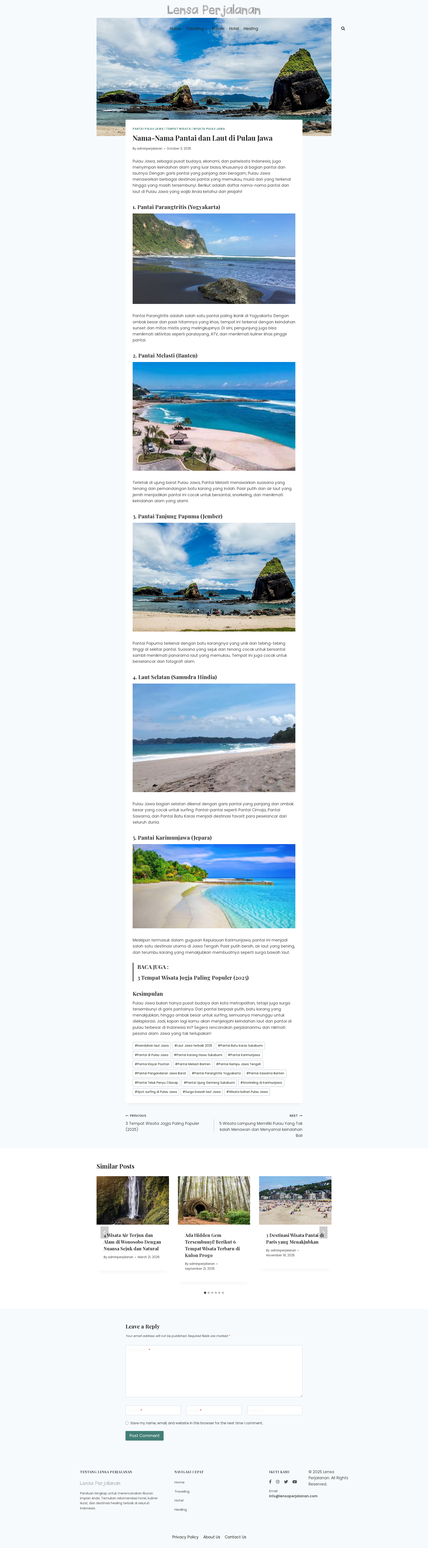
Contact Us (235, 1537)
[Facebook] (270, 1482)
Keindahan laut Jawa (152, 1046)
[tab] (205, 1293)
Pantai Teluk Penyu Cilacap (156, 1083)
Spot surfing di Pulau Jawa (156, 1092)
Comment (139, 1350)
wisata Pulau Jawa (209, 129)
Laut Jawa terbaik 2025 (193, 1046)
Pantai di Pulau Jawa (151, 1055)
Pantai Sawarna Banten (265, 1073)
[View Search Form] (343, 29)
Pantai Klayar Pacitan (152, 1064)
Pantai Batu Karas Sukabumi (240, 1046)
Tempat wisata (178, 129)
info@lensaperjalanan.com (293, 1496)
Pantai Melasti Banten (192, 1064)
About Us (211, 1537)
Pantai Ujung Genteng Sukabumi (209, 1083)
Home (175, 28)
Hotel (234, 28)
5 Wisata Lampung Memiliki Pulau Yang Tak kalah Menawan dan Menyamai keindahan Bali (260, 1126)
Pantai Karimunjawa (244, 1055)
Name (135, 1410)
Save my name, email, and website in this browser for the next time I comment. (196, 1423)
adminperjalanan (149, 148)
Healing (251, 28)
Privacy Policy (185, 1537)
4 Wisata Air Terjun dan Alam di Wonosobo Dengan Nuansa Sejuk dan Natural (132, 1241)
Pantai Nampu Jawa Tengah (238, 1064)
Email (195, 1410)
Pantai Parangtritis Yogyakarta (216, 1073)
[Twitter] (286, 1482)
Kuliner (218, 28)
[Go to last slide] (105, 1232)
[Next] (323, 1232)
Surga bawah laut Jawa (202, 1092)
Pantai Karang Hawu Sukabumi (198, 1055)
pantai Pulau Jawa (148, 129)
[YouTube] (294, 1482)
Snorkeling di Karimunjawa (261, 1083)
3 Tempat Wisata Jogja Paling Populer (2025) (193, 977)
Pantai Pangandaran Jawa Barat (160, 1073)
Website (257, 1410)
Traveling (182, 1491)
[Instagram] (278, 1482)
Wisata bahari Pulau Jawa (247, 1092)
